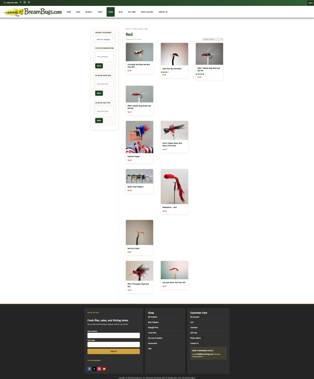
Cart (191, 322)
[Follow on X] (24, 2)
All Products (152, 317)
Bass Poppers (153, 322)
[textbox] (104, 39)
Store (110, 12)
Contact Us (162, 12)
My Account (194, 317)
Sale (149, 348)
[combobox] (104, 39)
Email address (92, 331)
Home (69, 12)
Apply (99, 66)
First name (91, 340)
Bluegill (88, 12)
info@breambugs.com (205, 354)
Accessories (152, 343)
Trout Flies (152, 333)
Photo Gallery (147, 12)
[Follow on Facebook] (20, 2)
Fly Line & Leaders (155, 338)
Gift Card (132, 12)
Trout (100, 12)
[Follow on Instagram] (29, 2)
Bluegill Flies (153, 327)
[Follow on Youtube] (104, 369)
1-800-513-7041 (12, 3)
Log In (310, 3)
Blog (121, 12)
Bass (78, 12)
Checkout (193, 327)
